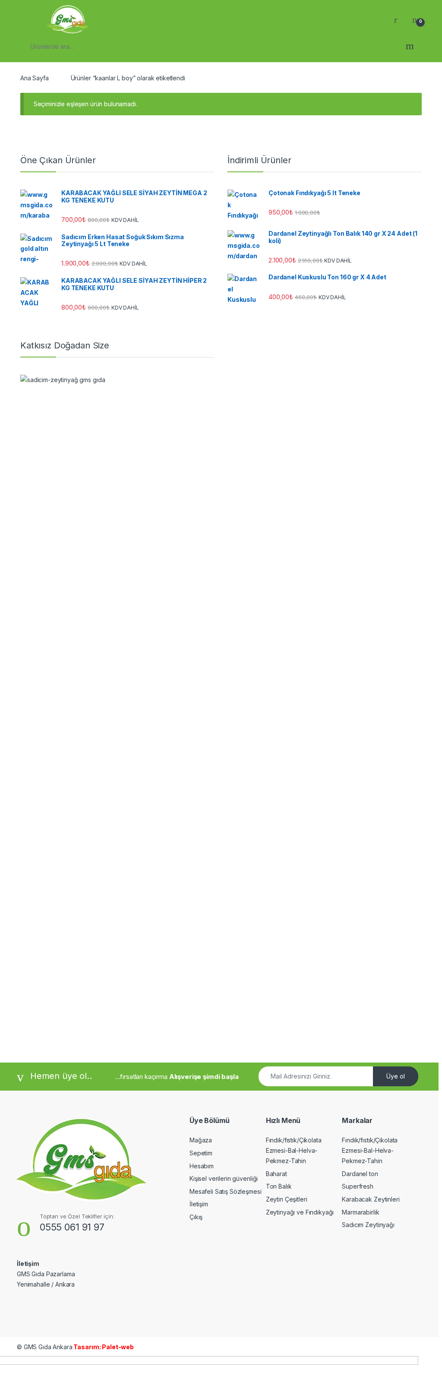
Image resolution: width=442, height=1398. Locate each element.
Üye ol (395, 1076)
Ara (410, 46)
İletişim (198, 1204)
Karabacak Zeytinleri (370, 1199)
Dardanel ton (360, 1173)
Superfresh (357, 1186)
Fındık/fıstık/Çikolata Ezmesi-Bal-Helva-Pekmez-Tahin (294, 1150)
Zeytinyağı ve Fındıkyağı (300, 1212)
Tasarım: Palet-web (103, 1347)
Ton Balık (279, 1186)
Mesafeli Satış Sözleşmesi (225, 1191)
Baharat (276, 1173)
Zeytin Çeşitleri (286, 1199)
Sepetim (200, 1153)
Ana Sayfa (34, 78)
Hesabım (201, 1166)
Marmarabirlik (360, 1212)
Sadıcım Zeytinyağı (368, 1224)
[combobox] (210, 46)
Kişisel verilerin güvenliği (223, 1178)
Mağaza (200, 1140)
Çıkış (195, 1217)
